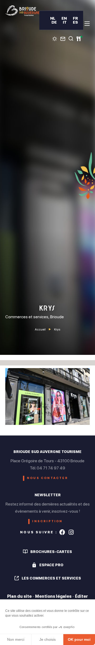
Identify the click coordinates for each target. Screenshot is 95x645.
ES (75, 22)
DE (54, 22)
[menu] (87, 23)
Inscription (47, 521)
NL (52, 18)
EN (64, 18)
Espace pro (51, 565)
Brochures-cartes (51, 552)
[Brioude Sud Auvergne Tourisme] (22, 10)
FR (75, 18)
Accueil (40, 329)
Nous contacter (47, 478)
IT (65, 22)
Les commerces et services (51, 578)
